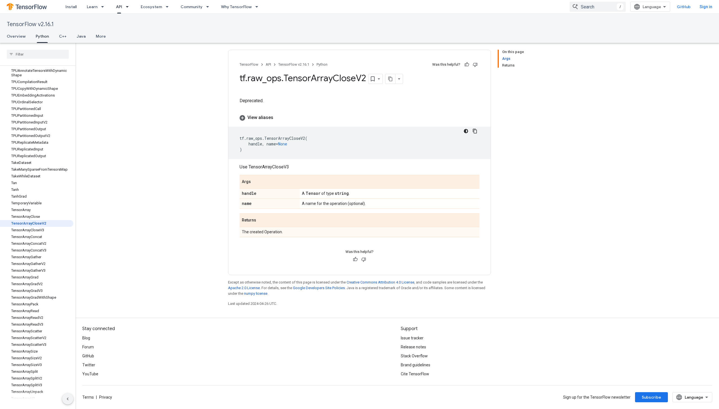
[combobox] (598, 7)
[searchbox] (38, 54)
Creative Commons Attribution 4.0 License (380, 282)
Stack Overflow (414, 356)
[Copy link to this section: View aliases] (279, 117)
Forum (88, 347)
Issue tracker (412, 338)
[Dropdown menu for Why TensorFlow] (258, 6)
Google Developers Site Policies (319, 288)
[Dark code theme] (465, 131)
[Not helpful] (475, 64)
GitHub (684, 6)
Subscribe (651, 397)
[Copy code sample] (474, 131)
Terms (88, 397)
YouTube (90, 374)
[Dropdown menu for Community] (209, 6)
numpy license (255, 293)
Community (191, 6)
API (119, 6)
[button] (359, 117)
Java (81, 36)
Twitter (88, 365)
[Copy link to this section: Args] (256, 182)
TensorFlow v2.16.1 (30, 24)
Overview (16, 36)
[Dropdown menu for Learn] (104, 6)
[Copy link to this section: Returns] (261, 220)
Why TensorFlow (236, 6)
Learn (92, 6)
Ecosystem (151, 6)
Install (71, 6)
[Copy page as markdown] (390, 79)
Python (42, 36)
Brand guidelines (415, 365)
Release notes (413, 347)
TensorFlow (249, 64)
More (101, 36)
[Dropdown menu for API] (129, 6)
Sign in (706, 6)
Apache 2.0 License (244, 288)
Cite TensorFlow (415, 374)
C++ (63, 36)
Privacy (105, 397)
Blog (86, 338)
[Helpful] (467, 64)
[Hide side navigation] (67, 399)
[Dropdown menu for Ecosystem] (169, 6)
